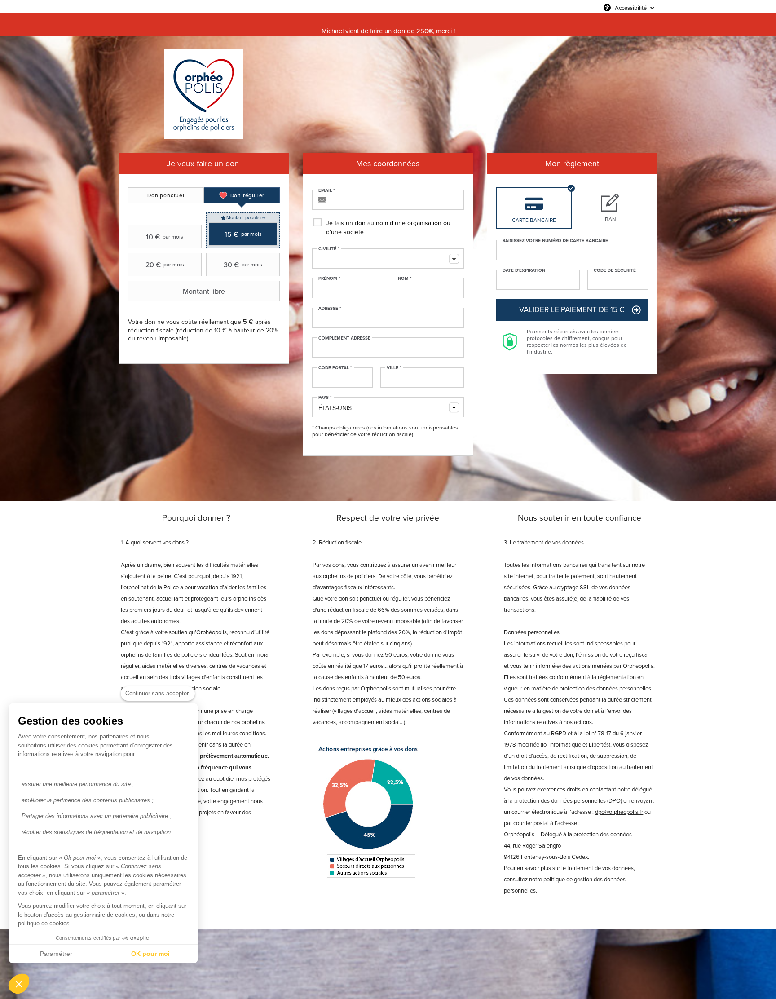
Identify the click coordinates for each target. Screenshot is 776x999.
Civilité (329, 249)
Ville (394, 368)
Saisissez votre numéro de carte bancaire (555, 240)
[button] (19, 984)
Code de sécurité (615, 270)
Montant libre (204, 291)
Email (326, 190)
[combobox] (388, 258)
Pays (325, 397)
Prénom (329, 278)
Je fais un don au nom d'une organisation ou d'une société (388, 227)
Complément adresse (344, 338)
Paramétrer (56, 953)
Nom (405, 278)
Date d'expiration (524, 270)
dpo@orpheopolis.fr (619, 812)
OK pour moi (150, 953)
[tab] (166, 195)
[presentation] (165, 195)
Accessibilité (631, 8)
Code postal (335, 368)
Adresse (329, 308)
